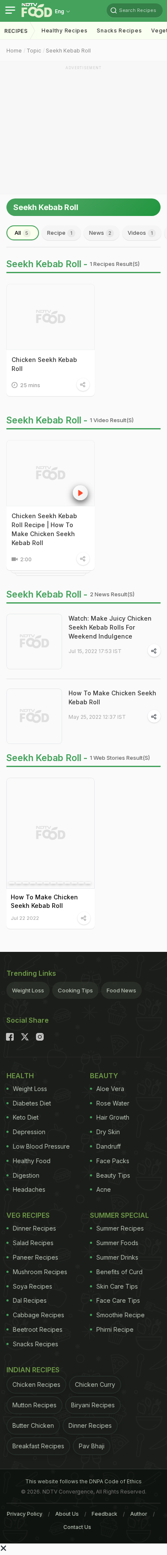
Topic (34, 50)
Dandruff (108, 1146)
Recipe (59, 232)
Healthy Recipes (65, 30)
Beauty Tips (113, 1175)
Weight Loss (28, 990)
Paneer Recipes (35, 1257)
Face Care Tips (118, 1300)
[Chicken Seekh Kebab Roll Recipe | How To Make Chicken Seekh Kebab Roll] (50, 473)
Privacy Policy (24, 1514)
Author (138, 1514)
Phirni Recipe (115, 1329)
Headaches (29, 1189)
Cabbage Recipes (38, 1315)
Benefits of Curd (119, 1271)
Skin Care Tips (117, 1286)
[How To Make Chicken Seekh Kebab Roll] (34, 716)
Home (14, 50)
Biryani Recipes (93, 1405)
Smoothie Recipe (120, 1315)
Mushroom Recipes (40, 1271)
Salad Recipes (33, 1242)
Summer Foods (117, 1242)
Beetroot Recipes (38, 1329)
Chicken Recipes (36, 1384)
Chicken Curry (95, 1384)
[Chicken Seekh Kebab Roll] (50, 317)
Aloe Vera (110, 1088)
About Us (67, 1514)
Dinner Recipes (34, 1228)
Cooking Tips (75, 990)
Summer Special (119, 1215)
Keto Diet (26, 1117)
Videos (140, 232)
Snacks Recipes (119, 30)
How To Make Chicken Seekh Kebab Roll (112, 697)
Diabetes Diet (32, 1103)
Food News (121, 990)
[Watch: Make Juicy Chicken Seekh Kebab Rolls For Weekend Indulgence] (34, 641)
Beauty (104, 1075)
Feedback (104, 1514)
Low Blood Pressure (41, 1146)
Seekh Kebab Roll (68, 50)
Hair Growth (112, 1117)
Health (20, 1075)
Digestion (26, 1175)
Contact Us (77, 1527)
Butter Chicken (33, 1425)
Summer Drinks (117, 1257)
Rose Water (112, 1103)
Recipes (16, 31)
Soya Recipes (32, 1286)
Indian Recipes (33, 1369)
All (21, 232)
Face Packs (112, 1160)
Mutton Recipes (34, 1405)
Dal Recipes (30, 1300)
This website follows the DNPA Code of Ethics (83, 1481)
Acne (103, 1189)
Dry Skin (108, 1131)
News (100, 232)
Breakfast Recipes (38, 1446)
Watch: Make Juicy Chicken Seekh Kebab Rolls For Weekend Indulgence (110, 627)
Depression (29, 1131)
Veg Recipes (28, 1215)
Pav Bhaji (91, 1446)
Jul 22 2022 (25, 918)
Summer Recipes (120, 1228)
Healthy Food (32, 1160)
